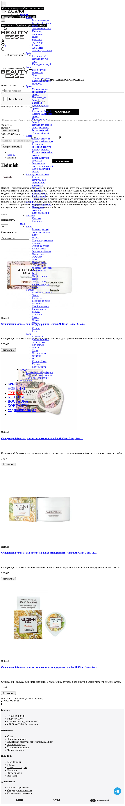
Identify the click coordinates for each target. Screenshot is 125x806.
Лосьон (36, 328)
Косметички (26, 380)
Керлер (35, 177)
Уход (22, 224)
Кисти (29, 135)
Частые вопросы (15, 750)
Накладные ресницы (38, 208)
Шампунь (37, 298)
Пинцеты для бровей (39, 98)
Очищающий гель (41, 251)
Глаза (28, 67)
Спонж (35, 188)
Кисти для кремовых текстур (41, 145)
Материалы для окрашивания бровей (40, 92)
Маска (35, 259)
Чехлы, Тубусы (40, 193)
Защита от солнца (41, 232)
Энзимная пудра (40, 246)
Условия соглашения (18, 747)
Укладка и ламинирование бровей (40, 105)
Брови (29, 86)
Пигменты (37, 72)
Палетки (30, 215)
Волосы (30, 290)
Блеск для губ (39, 56)
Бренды (11, 764)
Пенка (35, 237)
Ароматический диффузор (39, 372)
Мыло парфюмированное (39, 375)
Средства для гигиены (39, 354)
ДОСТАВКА (18, 401)
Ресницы (30, 202)
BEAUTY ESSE (11, 701)
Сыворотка (38, 254)
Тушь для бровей (41, 133)
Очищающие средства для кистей (42, 164)
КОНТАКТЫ (18, 405)
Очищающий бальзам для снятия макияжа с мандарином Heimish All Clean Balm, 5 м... (49, 667)
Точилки (36, 191)
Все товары (13, 775)
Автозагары (38, 336)
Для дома (24, 369)
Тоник (35, 295)
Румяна (36, 45)
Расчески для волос (42, 292)
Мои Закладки (14, 762)
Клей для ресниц (41, 213)
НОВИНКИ (17, 388)
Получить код (62, 112)
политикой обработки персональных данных (105, 120)
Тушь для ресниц (41, 78)
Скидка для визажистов (19, 790)
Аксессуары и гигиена (37, 174)
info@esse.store (15, 718)
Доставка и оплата (17, 739)
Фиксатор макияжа (42, 50)
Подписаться (8, 464)
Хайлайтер (37, 47)
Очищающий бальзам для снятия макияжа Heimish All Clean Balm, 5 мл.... (42, 438)
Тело (28, 334)
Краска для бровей (41, 111)
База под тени (39, 69)
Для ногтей (38, 345)
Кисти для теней (40, 149)
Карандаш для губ (41, 64)
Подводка (37, 83)
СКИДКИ (15, 393)
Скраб (35, 350)
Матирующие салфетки (39, 197)
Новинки (12, 770)
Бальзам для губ (40, 229)
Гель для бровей (40, 130)
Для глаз (36, 218)
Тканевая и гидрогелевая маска (42, 266)
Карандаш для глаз (41, 80)
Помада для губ (40, 58)
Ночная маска (39, 270)
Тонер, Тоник (39, 281)
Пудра (35, 36)
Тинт (34, 61)
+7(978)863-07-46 (16, 716)
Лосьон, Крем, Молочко (39, 362)
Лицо (29, 17)
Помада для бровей (42, 124)
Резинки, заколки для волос (41, 302)
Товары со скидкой (17, 767)
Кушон (35, 25)
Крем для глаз (39, 248)
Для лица (37, 221)
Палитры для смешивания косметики (39, 182)
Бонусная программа (18, 787)
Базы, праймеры (40, 20)
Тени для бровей (40, 127)
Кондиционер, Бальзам (39, 310)
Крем (35, 235)
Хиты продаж (14, 773)
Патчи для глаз (39, 262)
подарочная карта (22, 410)
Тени (34, 75)
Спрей (35, 320)
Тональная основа (41, 28)
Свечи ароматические (37, 378)
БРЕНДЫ (15, 384)
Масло (35, 323)
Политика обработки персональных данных (30, 741)
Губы (28, 53)
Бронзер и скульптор (37, 41)
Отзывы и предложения (19, 793)
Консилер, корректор (37, 32)
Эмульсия (37, 257)
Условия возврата (16, 744)
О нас (10, 736)
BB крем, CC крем (41, 23)
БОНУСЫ (16, 397)
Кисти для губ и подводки (40, 159)
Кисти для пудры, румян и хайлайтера (42, 140)
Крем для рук (39, 367)
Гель (34, 273)
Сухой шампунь (40, 306)
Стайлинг (37, 314)
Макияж (24, 14)
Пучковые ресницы (42, 204)
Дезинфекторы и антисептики (40, 340)
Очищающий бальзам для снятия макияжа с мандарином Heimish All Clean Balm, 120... (49, 552)
